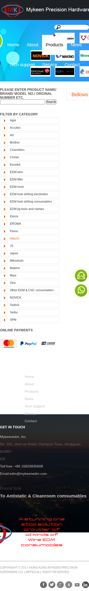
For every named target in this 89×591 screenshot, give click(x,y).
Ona (13, 283)
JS (11, 246)
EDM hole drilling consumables (31, 201)
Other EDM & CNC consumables (32, 290)
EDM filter (16, 179)
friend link (10, 488)
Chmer (14, 157)
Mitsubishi (16, 260)
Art (12, 135)
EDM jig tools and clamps (27, 209)
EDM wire (16, 172)
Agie (13, 120)
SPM (13, 319)
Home (13, 44)
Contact (72, 64)
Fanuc (14, 231)
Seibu (14, 312)
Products (54, 44)
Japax (14, 253)
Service (49, 64)
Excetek (15, 164)
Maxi (13, 275)
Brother (15, 142)
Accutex (15, 127)
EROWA (15, 223)
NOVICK (15, 297)
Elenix (14, 216)
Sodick (14, 305)
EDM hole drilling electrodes (29, 194)
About (32, 44)
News (76, 44)
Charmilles (17, 150)
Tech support (22, 64)
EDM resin (17, 187)
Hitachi (14, 238)
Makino (15, 268)
